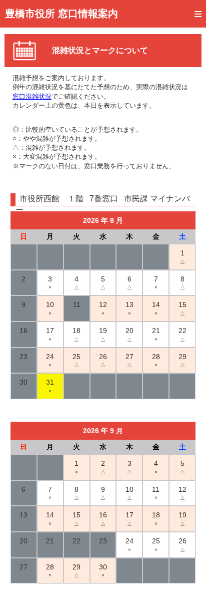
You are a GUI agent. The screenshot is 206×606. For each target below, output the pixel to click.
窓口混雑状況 (32, 96)
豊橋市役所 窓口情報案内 (61, 13)
